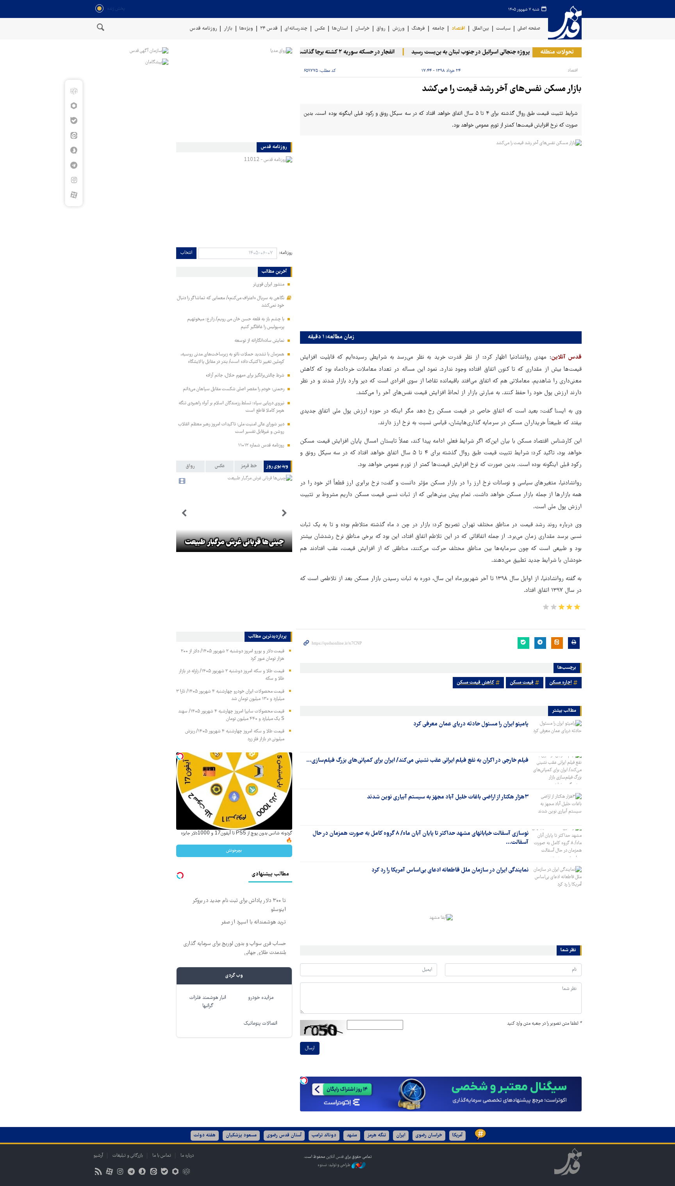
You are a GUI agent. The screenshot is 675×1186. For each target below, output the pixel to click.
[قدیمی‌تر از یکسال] (557, 733)
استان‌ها (340, 29)
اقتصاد (458, 29)
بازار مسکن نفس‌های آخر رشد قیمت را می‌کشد (502, 89)
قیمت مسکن (522, 682)
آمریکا (457, 1135)
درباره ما (187, 1155)
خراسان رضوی (429, 1135)
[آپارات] (74, 194)
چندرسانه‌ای (296, 29)
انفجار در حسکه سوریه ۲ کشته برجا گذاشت (363, 52)
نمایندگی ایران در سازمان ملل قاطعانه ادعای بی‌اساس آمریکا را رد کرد (450, 870)
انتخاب (186, 253)
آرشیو (98, 1155)
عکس (319, 29)
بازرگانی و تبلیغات (127, 1155)
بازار (228, 29)
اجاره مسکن (560, 682)
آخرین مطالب (274, 272)
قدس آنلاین (565, 23)
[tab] (278, 466)
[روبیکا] (74, 91)
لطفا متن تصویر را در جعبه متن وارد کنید (544, 1023)
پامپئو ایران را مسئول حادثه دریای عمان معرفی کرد (471, 724)
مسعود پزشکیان (241, 1135)
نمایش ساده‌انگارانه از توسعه (259, 341)
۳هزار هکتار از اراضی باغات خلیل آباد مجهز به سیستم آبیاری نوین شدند (448, 797)
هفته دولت (205, 1135)
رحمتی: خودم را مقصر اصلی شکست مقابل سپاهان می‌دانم (233, 389)
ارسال (309, 1048)
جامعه (438, 29)
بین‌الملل (480, 29)
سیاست (503, 29)
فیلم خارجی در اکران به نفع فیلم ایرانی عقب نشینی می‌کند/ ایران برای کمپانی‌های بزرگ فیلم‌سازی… (417, 760)
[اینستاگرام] (74, 180)
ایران (400, 1135)
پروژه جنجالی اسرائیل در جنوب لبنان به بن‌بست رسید (488, 52)
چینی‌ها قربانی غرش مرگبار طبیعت (234, 542)
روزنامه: (285, 253)
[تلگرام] (74, 165)
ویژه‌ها (246, 29)
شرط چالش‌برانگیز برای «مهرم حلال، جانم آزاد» (245, 375)
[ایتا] (74, 135)
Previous (284, 513)
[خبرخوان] (98, 1172)
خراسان (362, 29)
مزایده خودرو (260, 998)
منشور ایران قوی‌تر (268, 284)
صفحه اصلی (529, 29)
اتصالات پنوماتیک (260, 1023)
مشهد (351, 1135)
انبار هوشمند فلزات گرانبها (207, 1002)
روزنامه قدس (203, 29)
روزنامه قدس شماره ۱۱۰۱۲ (261, 445)
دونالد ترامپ (324, 1135)
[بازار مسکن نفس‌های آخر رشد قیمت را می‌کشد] (441, 233)
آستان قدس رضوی (284, 1135)
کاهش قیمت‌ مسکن (475, 682)
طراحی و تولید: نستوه (335, 1165)
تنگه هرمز (376, 1135)
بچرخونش (234, 850)
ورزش (398, 29)
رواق (381, 29)
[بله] (74, 120)
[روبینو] (74, 105)
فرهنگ (418, 29)
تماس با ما (161, 1155)
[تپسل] (304, 1080)
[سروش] (74, 150)
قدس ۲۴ (269, 29)
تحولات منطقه (557, 52)
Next (184, 513)
